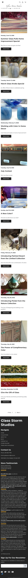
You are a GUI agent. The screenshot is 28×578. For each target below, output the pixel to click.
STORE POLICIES (5, 443)
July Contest (6, 171)
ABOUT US (3, 437)
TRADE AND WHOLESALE (7, 445)
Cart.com (18, 577)
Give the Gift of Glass (10, 392)
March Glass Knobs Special (12, 84)
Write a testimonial (6, 465)
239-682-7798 (8, 452)
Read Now (6, 48)
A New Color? (7, 214)
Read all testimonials (6, 467)
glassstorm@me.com (9, 455)
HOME (2, 433)
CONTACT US (4, 441)
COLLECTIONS (4, 435)
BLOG (2, 439)
